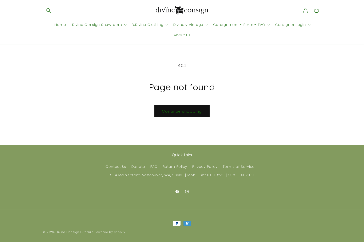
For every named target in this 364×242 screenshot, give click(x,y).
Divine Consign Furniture (75, 232)
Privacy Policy (205, 166)
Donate (138, 166)
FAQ (154, 166)
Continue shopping (182, 111)
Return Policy (175, 166)
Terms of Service (239, 166)
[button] (48, 10)
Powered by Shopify (110, 232)
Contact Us (116, 166)
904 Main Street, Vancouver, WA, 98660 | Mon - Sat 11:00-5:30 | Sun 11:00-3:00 (182, 174)
